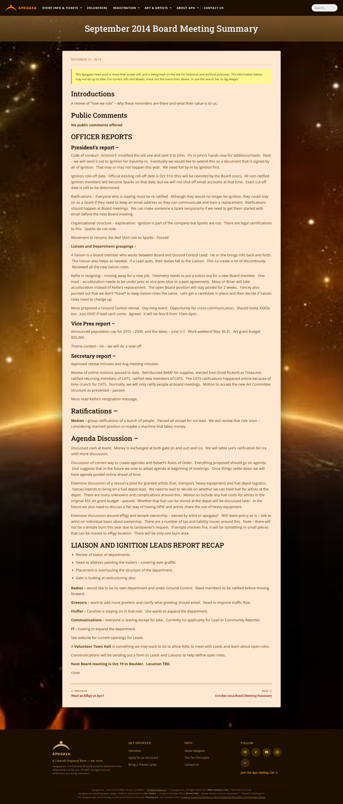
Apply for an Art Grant (143, 758)
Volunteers (97, 8)
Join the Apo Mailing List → (259, 772)
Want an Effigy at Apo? (87, 694)
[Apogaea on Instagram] (277, 752)
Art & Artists (156, 8)
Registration (124, 8)
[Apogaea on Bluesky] (245, 752)
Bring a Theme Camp (142, 764)
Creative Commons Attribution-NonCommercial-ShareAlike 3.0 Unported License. (224, 797)
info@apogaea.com (157, 789)
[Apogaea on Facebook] (255, 752)
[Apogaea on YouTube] (266, 752)
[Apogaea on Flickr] (245, 763)
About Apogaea (195, 751)
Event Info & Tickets (60, 8)
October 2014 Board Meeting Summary (243, 694)
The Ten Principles (197, 758)
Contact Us (214, 8)
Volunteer (134, 751)
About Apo (186, 8)
